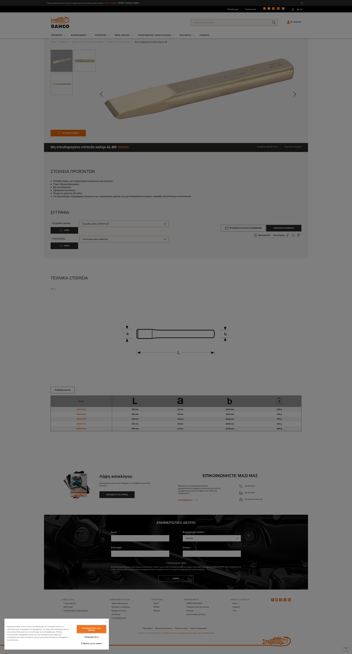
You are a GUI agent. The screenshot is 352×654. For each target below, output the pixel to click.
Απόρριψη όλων (91, 637)
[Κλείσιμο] (106, 621)
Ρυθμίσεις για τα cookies (91, 643)
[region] (56, 634)
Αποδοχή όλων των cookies (91, 629)
